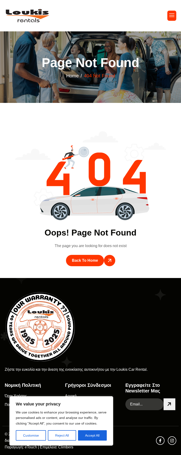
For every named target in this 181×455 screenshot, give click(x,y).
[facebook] (160, 440)
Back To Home (85, 260)
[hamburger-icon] (171, 16)
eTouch (31, 447)
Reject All (62, 435)
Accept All (92, 435)
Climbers (65, 447)
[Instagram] (172, 440)
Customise (31, 435)
